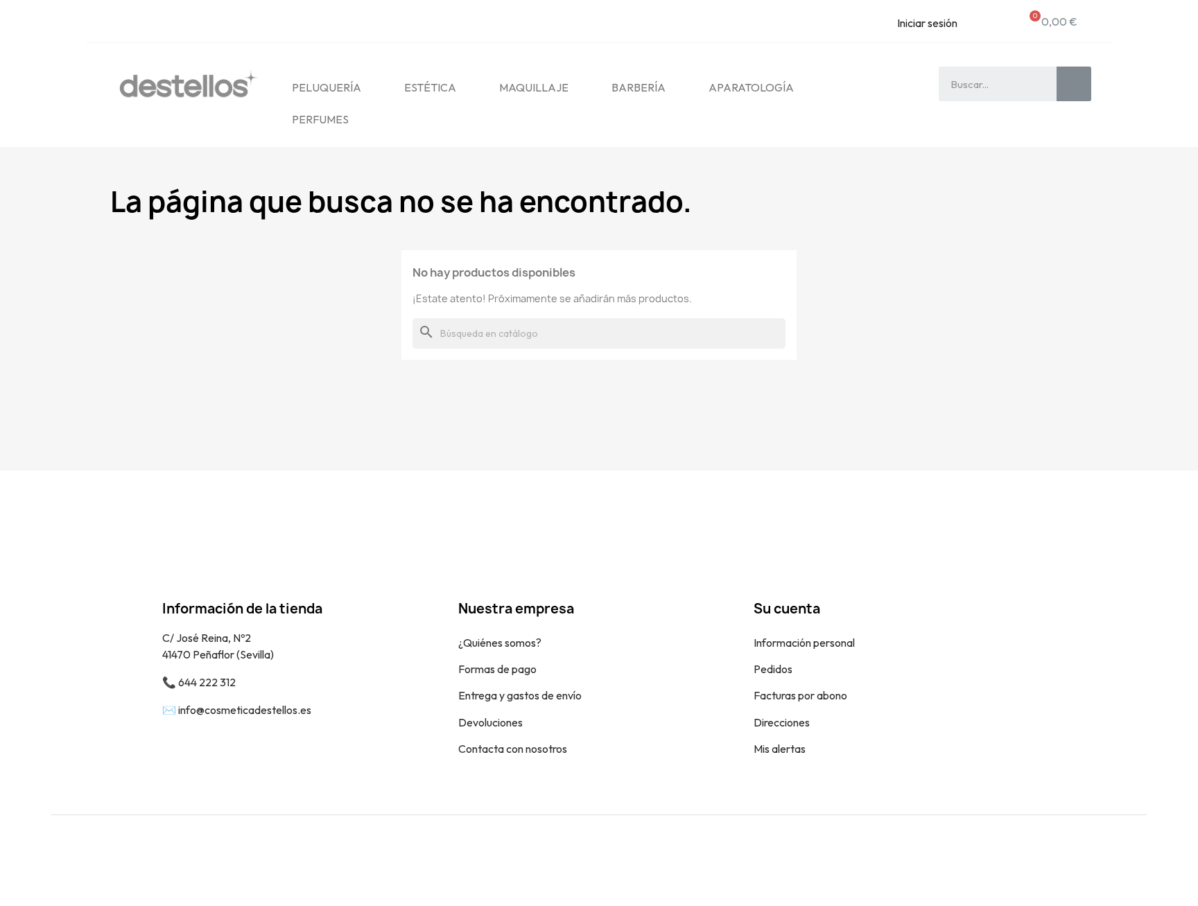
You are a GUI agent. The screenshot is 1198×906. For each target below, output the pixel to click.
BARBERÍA (638, 87)
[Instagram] (1126, 860)
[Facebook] (1095, 860)
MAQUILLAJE (533, 87)
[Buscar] (1074, 84)
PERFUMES (320, 119)
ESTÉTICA (430, 87)
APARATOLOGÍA (751, 87)
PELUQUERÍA (326, 87)
